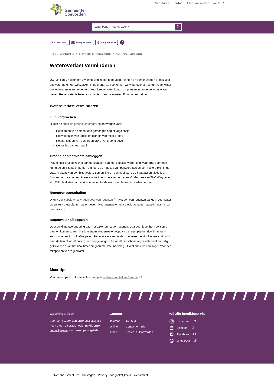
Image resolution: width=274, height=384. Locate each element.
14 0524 (131, 321)
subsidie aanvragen (147, 246)
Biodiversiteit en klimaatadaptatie (94, 54)
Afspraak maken (198, 3)
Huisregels (88, 375)
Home (53, 54)
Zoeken (178, 27)
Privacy (102, 375)
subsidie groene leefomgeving (82, 124)
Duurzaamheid (67, 54)
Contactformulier (136, 326)
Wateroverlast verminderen (129, 54)
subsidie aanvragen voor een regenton (90, 199)
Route (218, 3)
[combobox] (137, 26)
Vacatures (162, 3)
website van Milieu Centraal (122, 277)
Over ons (58, 375)
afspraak (70, 325)
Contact (178, 3)
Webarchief (141, 375)
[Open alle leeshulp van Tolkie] (122, 42)
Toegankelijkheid (120, 375)
